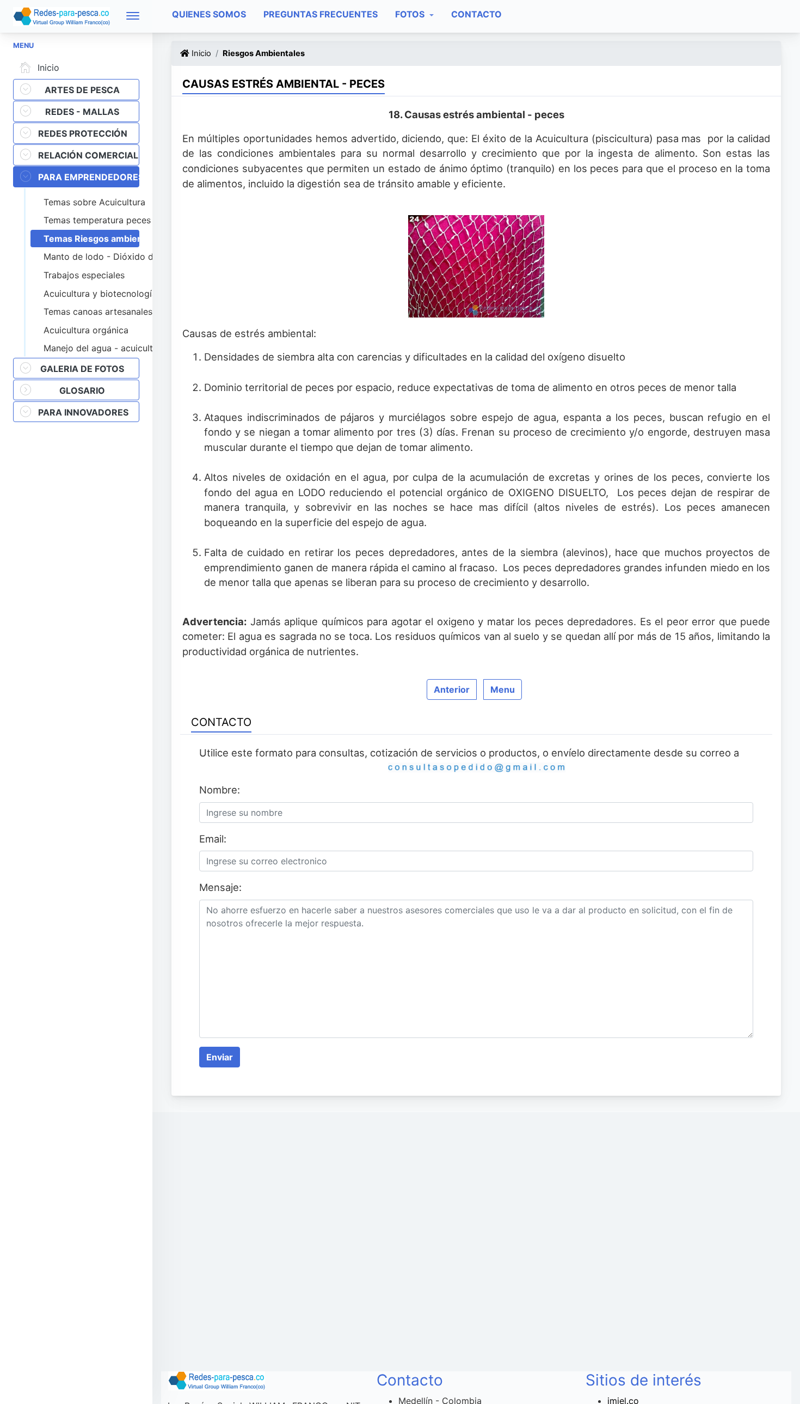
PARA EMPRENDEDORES (88, 177)
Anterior (452, 689)
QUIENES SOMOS (209, 14)
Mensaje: (220, 887)
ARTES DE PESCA (82, 89)
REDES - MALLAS (82, 111)
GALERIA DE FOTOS (82, 368)
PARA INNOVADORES (83, 412)
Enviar (219, 1057)
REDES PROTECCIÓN (82, 133)
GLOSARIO (82, 390)
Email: (212, 839)
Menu (502, 689)
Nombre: (219, 790)
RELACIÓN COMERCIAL (88, 155)
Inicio (48, 67)
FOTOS (411, 14)
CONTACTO (476, 14)
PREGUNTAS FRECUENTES (320, 14)
